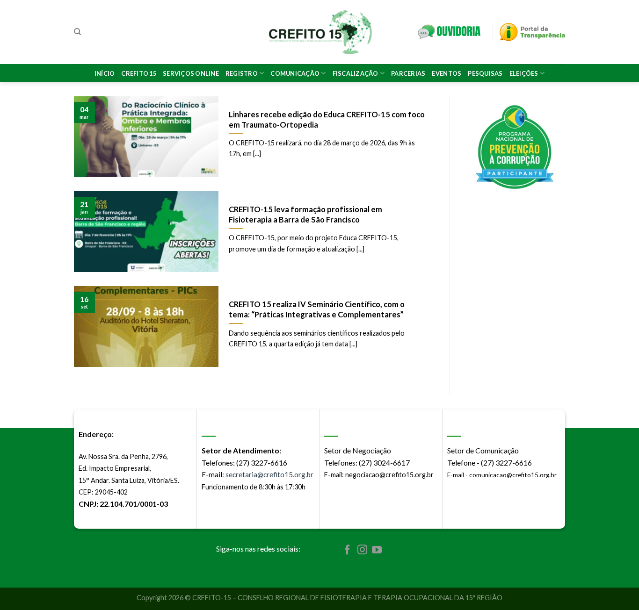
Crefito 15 (138, 73)
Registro (241, 73)
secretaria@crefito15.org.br (269, 474)
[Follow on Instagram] (362, 550)
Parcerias (408, 73)
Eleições (523, 73)
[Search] (77, 32)
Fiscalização (355, 73)
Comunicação (295, 73)
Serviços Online (191, 73)
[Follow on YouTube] (377, 550)
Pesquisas (485, 73)
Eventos (446, 73)
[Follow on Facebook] (347, 550)
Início (104, 73)
